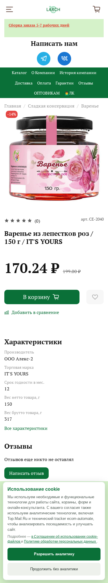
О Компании (43, 72)
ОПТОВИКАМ (47, 93)
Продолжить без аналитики (54, 569)
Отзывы (85, 83)
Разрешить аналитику (54, 554)
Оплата (44, 83)
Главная (12, 106)
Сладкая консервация (51, 106)
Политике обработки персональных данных (60, 541)
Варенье (90, 106)
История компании (78, 72)
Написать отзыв (26, 473)
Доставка (24, 83)
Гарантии (65, 83)
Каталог (19, 72)
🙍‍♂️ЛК (69, 93)
